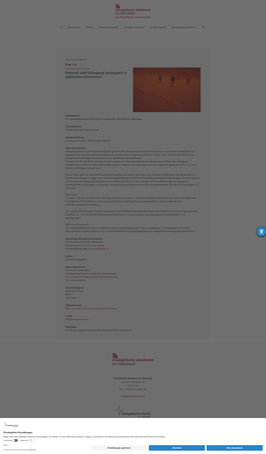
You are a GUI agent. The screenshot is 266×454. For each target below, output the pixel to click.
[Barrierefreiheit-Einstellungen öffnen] (261, 231)
